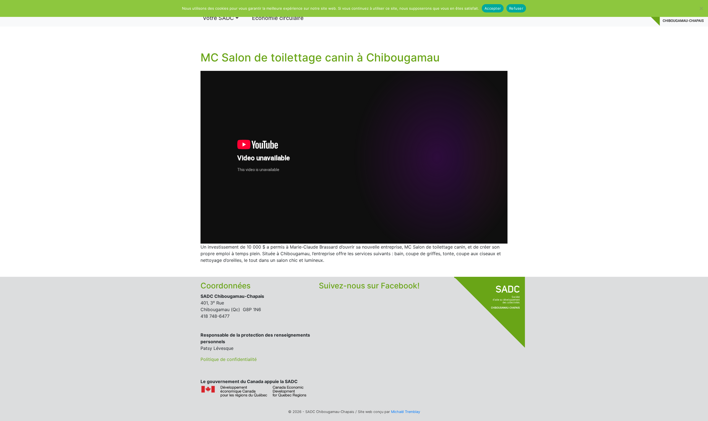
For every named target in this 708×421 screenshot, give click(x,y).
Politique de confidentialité (229, 359)
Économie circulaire (278, 18)
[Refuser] (701, 8)
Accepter (493, 8)
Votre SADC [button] (218, 18)
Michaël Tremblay (405, 412)
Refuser (516, 8)
